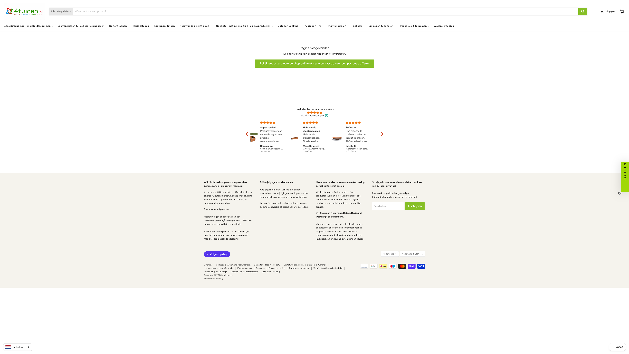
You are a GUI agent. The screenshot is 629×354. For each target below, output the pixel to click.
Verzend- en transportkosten (244, 271)
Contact (220, 264)
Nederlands (388, 253)
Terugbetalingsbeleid (299, 268)
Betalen (311, 264)
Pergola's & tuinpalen (414, 26)
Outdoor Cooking (288, 26)
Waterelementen (444, 26)
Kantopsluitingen (164, 26)
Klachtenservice (244, 268)
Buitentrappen (118, 26)
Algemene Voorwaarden (238, 264)
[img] (314, 112)
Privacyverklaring (276, 268)
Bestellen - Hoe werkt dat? (267, 264)
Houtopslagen (140, 26)
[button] (608, 11)
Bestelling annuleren (294, 264)
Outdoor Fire (313, 26)
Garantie (322, 264)
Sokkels (357, 26)
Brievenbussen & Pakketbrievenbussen (81, 26)
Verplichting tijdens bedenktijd (328, 268)
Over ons (208, 264)
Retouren (260, 268)
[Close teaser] (619, 193)
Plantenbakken (337, 26)
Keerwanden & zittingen (195, 26)
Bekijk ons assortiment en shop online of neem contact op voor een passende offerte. (314, 63)
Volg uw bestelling (271, 271)
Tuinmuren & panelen (380, 26)
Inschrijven (415, 206)
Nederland (411, 253)
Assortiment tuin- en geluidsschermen (27, 26)
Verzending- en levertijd (215, 271)
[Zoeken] (582, 11)
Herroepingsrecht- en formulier (219, 268)
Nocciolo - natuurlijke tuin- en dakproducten (243, 26)
